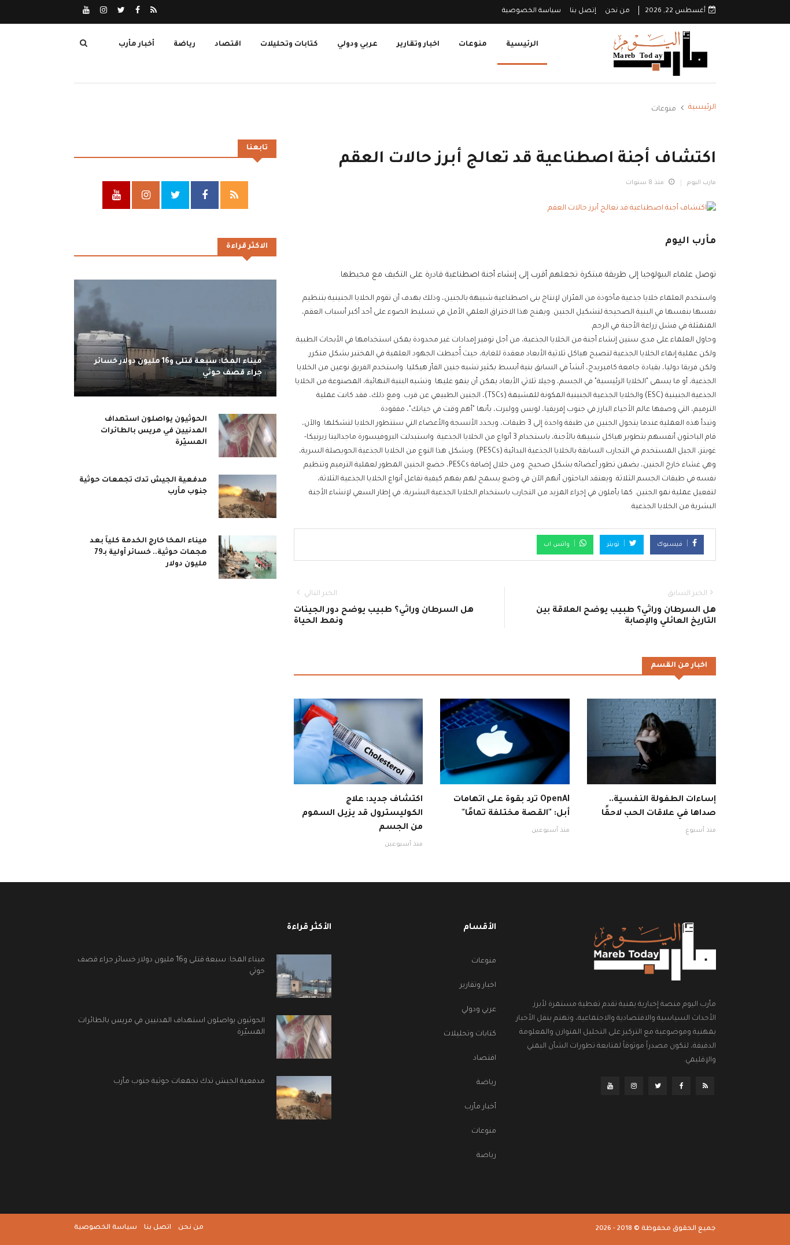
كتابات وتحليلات (289, 45)
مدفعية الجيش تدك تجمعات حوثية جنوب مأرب (189, 1082)
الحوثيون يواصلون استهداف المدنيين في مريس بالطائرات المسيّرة (154, 431)
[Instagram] (102, 12)
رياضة (184, 45)
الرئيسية (522, 45)
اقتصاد (228, 45)
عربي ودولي (357, 45)
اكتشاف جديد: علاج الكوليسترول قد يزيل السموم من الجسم (362, 813)
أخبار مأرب (136, 45)
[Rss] (153, 12)
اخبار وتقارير (418, 45)
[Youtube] (86, 12)
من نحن (617, 11)
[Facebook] (137, 12)
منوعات (473, 45)
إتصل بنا (583, 11)
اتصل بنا (157, 1228)
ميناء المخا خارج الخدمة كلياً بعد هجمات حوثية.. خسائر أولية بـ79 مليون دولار (148, 552)
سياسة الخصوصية (531, 11)
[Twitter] (120, 12)
